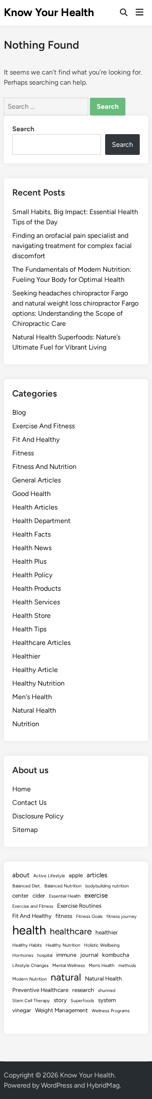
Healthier (26, 656)
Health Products (36, 588)
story (60, 1000)
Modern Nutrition (29, 979)
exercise (96, 895)
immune (66, 954)
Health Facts (31, 534)
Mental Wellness (68, 965)
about (21, 875)
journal (89, 954)
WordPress (56, 1085)
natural (66, 977)
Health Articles (34, 507)
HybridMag (103, 1085)
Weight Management (61, 1010)
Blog (19, 412)
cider (39, 895)
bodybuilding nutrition (107, 886)
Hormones (22, 955)
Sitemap (25, 830)
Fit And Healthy (36, 439)
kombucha (115, 954)
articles (97, 875)
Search (23, 129)
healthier (106, 932)
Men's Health (32, 697)
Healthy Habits (27, 945)
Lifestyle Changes (30, 965)
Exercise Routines (79, 905)
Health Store (31, 615)
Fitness (23, 453)
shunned (106, 990)
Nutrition (25, 724)
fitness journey (121, 916)
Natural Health (34, 710)
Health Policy (32, 575)
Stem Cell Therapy (31, 1000)
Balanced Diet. (26, 886)
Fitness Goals (89, 916)
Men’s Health (101, 965)
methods (127, 965)
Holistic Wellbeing (101, 945)
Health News (32, 548)
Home (21, 789)
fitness (63, 915)
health (29, 930)
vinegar (21, 1010)
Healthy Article (35, 670)
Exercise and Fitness (32, 906)
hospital (44, 955)
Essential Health (65, 896)
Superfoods (82, 1000)
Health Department (41, 521)
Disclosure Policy (37, 816)
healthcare (71, 931)
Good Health (31, 494)
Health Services (36, 602)
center (20, 895)
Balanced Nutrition (62, 886)
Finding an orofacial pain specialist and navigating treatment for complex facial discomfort (72, 245)
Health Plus (29, 561)
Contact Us (29, 803)
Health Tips (29, 629)
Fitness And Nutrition (44, 467)
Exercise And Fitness (43, 426)
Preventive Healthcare (40, 989)
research (83, 989)
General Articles (36, 480)
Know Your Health (49, 12)
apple (76, 875)
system (107, 1000)
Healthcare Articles (41, 643)
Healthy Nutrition (38, 683)
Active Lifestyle (49, 876)
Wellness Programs (111, 1011)
